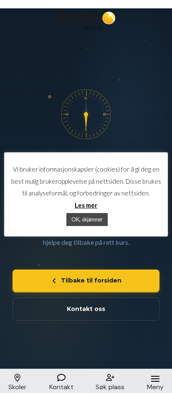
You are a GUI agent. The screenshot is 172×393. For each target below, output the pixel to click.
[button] (17, 381)
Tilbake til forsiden (91, 280)
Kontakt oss (86, 309)
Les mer (86, 205)
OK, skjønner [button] (87, 219)
